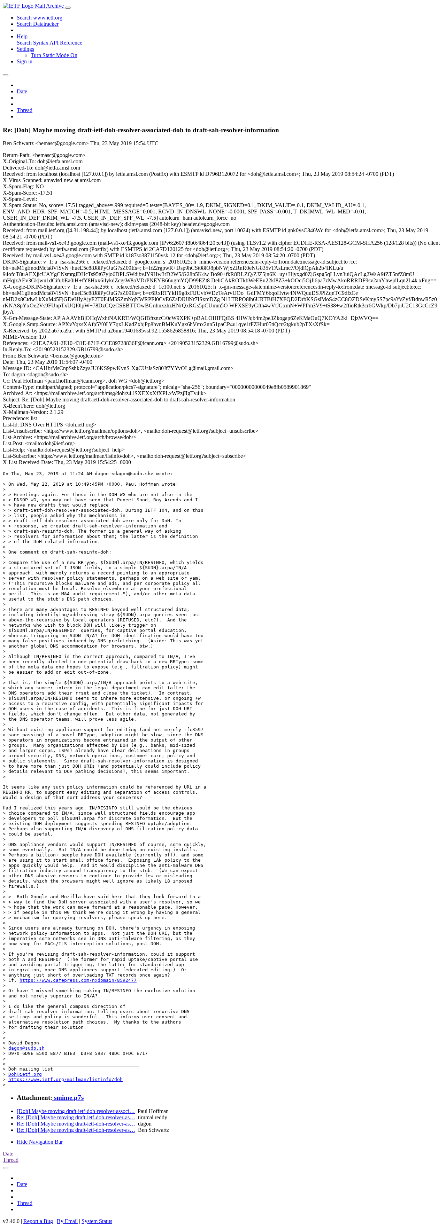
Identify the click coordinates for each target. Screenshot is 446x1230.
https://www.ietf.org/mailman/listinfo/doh (65, 1079)
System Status (97, 1221)
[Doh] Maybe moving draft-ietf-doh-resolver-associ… (76, 1111)
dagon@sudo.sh (26, 1048)
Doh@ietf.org (25, 1074)
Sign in (24, 61)
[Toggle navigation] (68, 8)
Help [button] (22, 36)
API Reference (65, 43)
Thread (24, 110)
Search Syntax (32, 43)
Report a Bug (38, 1221)
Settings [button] (25, 49)
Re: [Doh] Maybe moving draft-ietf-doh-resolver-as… (76, 1117)
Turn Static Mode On (54, 55)
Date (22, 91)
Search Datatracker (38, 24)
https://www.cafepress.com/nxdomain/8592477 (78, 980)
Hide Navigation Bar (40, 1142)
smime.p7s (68, 1097)
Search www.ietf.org (39, 18)
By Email (67, 1221)
